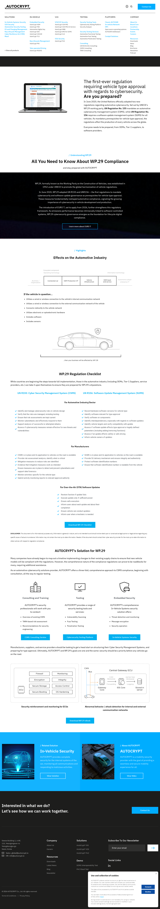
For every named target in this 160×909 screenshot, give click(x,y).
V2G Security (60, 39)
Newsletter (134, 51)
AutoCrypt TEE (35, 27)
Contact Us (146, 7)
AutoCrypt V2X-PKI (61, 25)
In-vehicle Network (112, 24)
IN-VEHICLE (35, 17)
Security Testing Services (89, 32)
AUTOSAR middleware (112, 32)
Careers (133, 34)
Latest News (51, 865)
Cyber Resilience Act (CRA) (15, 34)
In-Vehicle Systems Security (15, 22)
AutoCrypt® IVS (83, 845)
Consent (148, 887)
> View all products (12, 50)
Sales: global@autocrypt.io (17, 853)
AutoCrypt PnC (60, 41)
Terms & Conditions (9, 896)
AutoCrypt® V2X (83, 849)
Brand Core (134, 24)
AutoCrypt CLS (60, 34)
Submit (152, 848)
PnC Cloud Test (83, 869)
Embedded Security (37, 22)
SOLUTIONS (10, 17)
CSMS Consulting (86, 48)
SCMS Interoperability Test (87, 865)
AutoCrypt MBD (60, 29)
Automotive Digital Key (37, 29)
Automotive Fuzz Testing (88, 36)
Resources (134, 39)
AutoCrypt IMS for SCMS (63, 32)
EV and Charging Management (16, 29)
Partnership (134, 29)
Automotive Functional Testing (90, 34)
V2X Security (9, 24)
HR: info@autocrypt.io (15, 856)
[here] (102, 897)
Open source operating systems (115, 29)
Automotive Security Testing (15, 27)
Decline (148, 892)
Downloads (134, 41)
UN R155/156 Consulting (88, 46)
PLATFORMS (110, 17)
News (132, 44)
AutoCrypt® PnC (83, 853)
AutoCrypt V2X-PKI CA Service (65, 27)
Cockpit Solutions (111, 36)
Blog (131, 46)
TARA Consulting (85, 51)
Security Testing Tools (88, 22)
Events (132, 32)
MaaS (7, 36)
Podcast (133, 53)
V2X (56, 17)
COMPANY (134, 17)
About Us (133, 22)
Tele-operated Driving (38, 48)
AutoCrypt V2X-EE (36, 34)
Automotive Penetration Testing (90, 39)
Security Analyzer (86, 27)
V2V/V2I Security (61, 22)
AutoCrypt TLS (35, 36)
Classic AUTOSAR (111, 22)
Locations (134, 27)
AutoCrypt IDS (35, 32)
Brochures (133, 48)
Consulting (84, 43)
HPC (106, 27)
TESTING (83, 17)
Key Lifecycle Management (15, 32)
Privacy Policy (25, 896)
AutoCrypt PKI (34, 44)
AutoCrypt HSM (35, 25)
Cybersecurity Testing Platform (90, 25)
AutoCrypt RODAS (36, 51)
